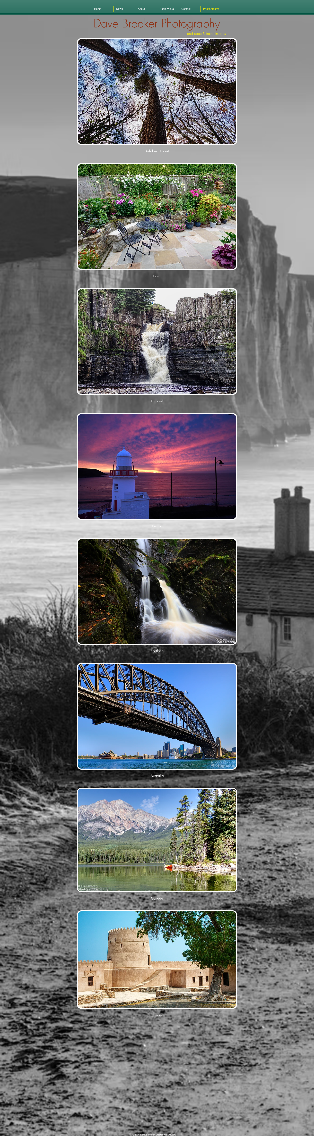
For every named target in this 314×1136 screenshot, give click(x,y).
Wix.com (172, 1134)
